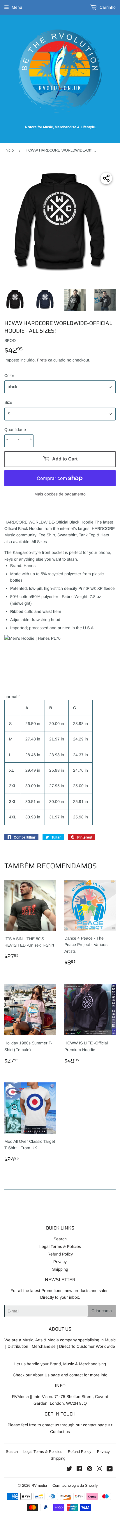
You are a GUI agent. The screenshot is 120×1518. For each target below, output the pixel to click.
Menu (17, 7)
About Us (41, 1375)
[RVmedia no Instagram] (100, 1469)
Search (60, 1239)
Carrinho (107, 7)
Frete (42, 360)
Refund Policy (60, 1254)
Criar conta (101, 1310)
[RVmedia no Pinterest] (90, 1469)
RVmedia (39, 1485)
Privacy (60, 1261)
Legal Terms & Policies (60, 1246)
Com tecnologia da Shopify (75, 1485)
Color (9, 375)
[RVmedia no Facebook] (79, 1469)
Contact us (60, 1431)
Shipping (60, 1269)
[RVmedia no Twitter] (69, 1469)
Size (8, 402)
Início (9, 150)
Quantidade (15, 429)
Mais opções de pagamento (60, 494)
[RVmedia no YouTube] (110, 1469)
